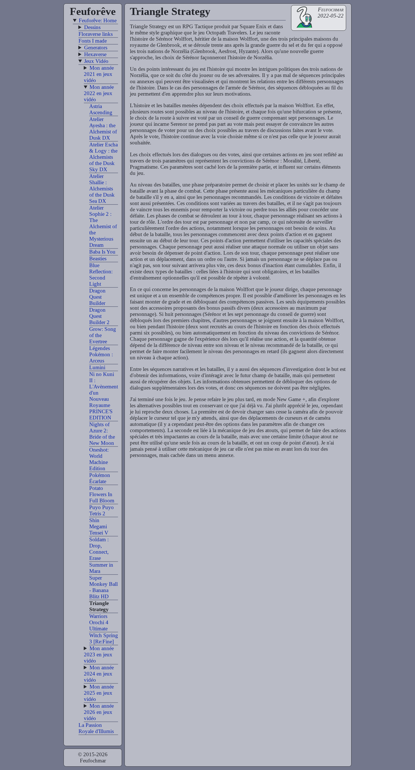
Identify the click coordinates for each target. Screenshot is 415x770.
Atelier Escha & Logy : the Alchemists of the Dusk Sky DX (103, 157)
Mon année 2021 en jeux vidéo (99, 74)
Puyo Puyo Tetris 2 (101, 510)
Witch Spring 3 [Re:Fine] (103, 638)
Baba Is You (102, 252)
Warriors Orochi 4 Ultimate (98, 622)
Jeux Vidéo (96, 61)
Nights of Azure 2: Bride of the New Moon (102, 433)
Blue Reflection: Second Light (101, 274)
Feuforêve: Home (98, 20)
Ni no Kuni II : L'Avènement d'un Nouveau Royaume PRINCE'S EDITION (103, 396)
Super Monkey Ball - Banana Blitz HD (103, 587)
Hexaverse (95, 54)
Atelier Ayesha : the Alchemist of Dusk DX (103, 128)
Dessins (92, 27)
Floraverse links (95, 34)
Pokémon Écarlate (99, 478)
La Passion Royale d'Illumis (96, 728)
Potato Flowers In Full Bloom (101, 494)
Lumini (97, 367)
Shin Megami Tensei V (98, 526)
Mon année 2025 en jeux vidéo (99, 693)
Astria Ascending (100, 109)
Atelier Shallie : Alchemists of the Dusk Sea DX (102, 188)
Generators (95, 47)
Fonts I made (92, 41)
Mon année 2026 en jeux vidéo (99, 712)
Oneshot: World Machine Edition (99, 459)
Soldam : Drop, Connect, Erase (99, 548)
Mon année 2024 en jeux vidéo (99, 674)
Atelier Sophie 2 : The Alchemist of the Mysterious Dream (103, 226)
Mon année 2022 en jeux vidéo (99, 93)
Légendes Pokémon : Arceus (101, 354)
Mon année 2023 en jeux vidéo (99, 654)
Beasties (97, 258)
